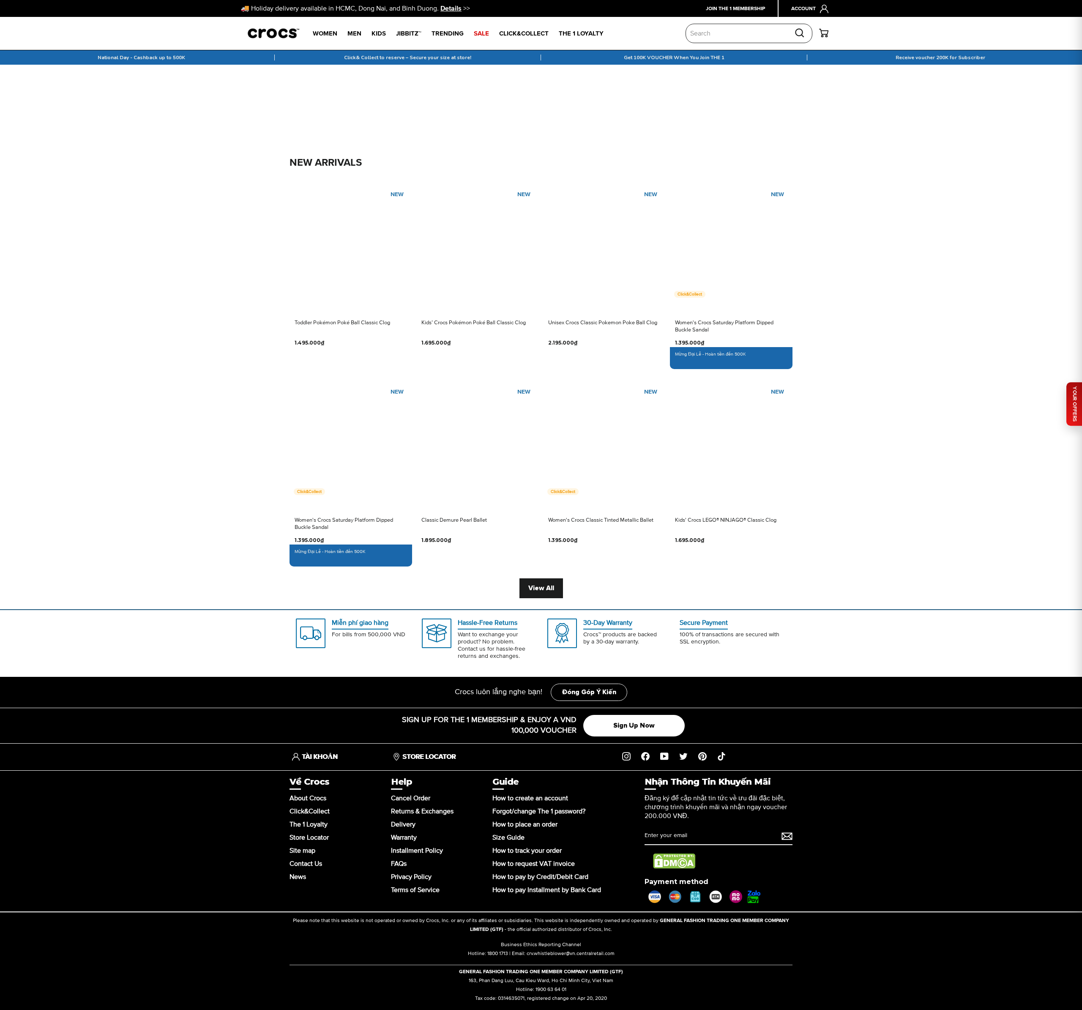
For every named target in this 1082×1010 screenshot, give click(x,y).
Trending (448, 33)
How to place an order (524, 824)
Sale (481, 33)
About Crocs (308, 798)
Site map (302, 850)
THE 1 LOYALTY (581, 33)
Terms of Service (415, 890)
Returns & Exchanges (422, 811)
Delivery (403, 824)
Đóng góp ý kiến (589, 692)
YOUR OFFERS (1074, 404)
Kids (379, 33)
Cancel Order (410, 798)
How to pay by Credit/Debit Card (540, 876)
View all (541, 588)
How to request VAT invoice (533, 863)
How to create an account (530, 798)
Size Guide (508, 837)
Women (325, 33)
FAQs (399, 863)
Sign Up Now (634, 725)
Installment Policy (417, 850)
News (298, 876)
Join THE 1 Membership (735, 8)
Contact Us (306, 863)
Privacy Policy (411, 876)
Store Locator (309, 837)
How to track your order (527, 850)
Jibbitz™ (408, 33)
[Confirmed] (786, 836)
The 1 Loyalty (309, 824)
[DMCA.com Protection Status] (674, 861)
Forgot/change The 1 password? (538, 811)
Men (354, 33)
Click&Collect (310, 811)
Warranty (404, 837)
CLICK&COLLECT (524, 33)
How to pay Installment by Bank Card (546, 890)
